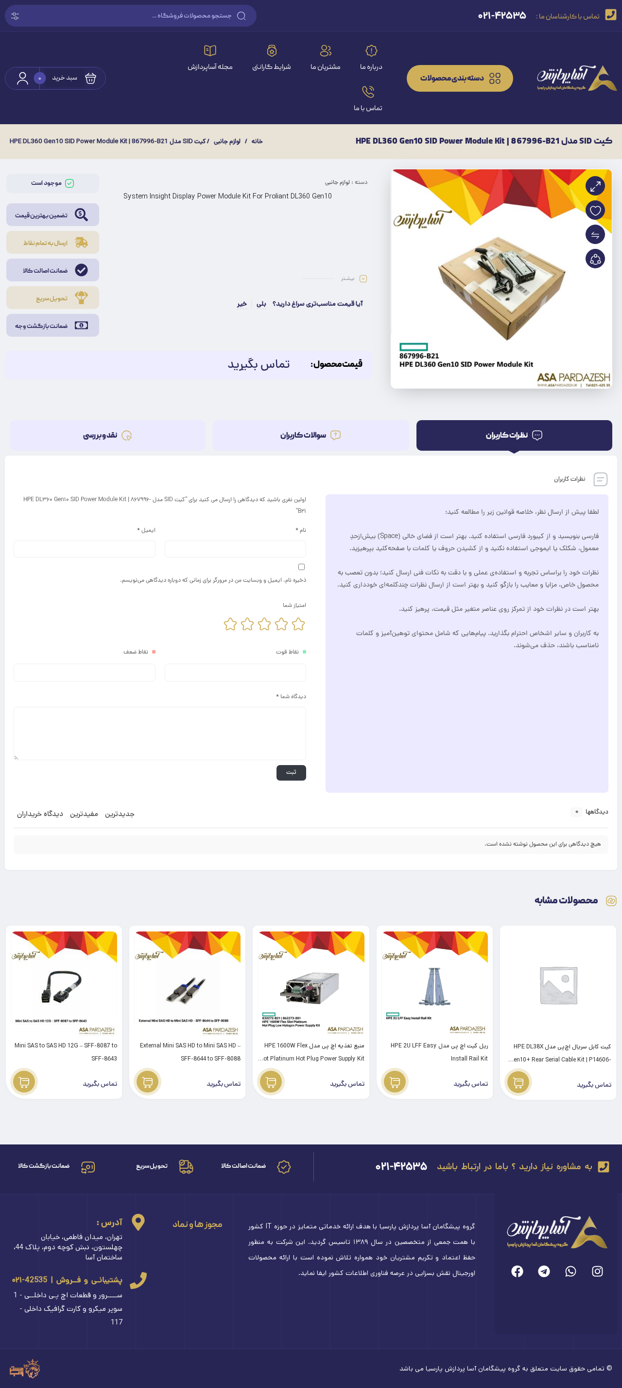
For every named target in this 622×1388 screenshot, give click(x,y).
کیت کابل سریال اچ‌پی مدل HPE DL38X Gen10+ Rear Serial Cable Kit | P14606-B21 (560, 1060)
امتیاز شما (294, 606)
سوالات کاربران (303, 435)
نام (300, 530)
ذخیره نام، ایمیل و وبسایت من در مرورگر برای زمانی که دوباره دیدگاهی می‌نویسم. (213, 580)
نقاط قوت (287, 652)
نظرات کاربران (507, 435)
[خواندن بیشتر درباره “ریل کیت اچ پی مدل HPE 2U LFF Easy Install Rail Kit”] (395, 1082)
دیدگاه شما (291, 697)
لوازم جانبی (227, 141)
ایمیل (146, 530)
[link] (570, 78)
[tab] (514, 435)
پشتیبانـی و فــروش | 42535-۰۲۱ (67, 1280)
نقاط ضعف (135, 652)
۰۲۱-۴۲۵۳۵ (401, 1166)
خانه (257, 141)
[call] (138, 1280)
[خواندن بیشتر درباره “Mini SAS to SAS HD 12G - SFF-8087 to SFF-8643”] (24, 1082)
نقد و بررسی (100, 435)
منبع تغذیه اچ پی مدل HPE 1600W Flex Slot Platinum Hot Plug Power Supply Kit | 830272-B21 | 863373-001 (311, 1059)
